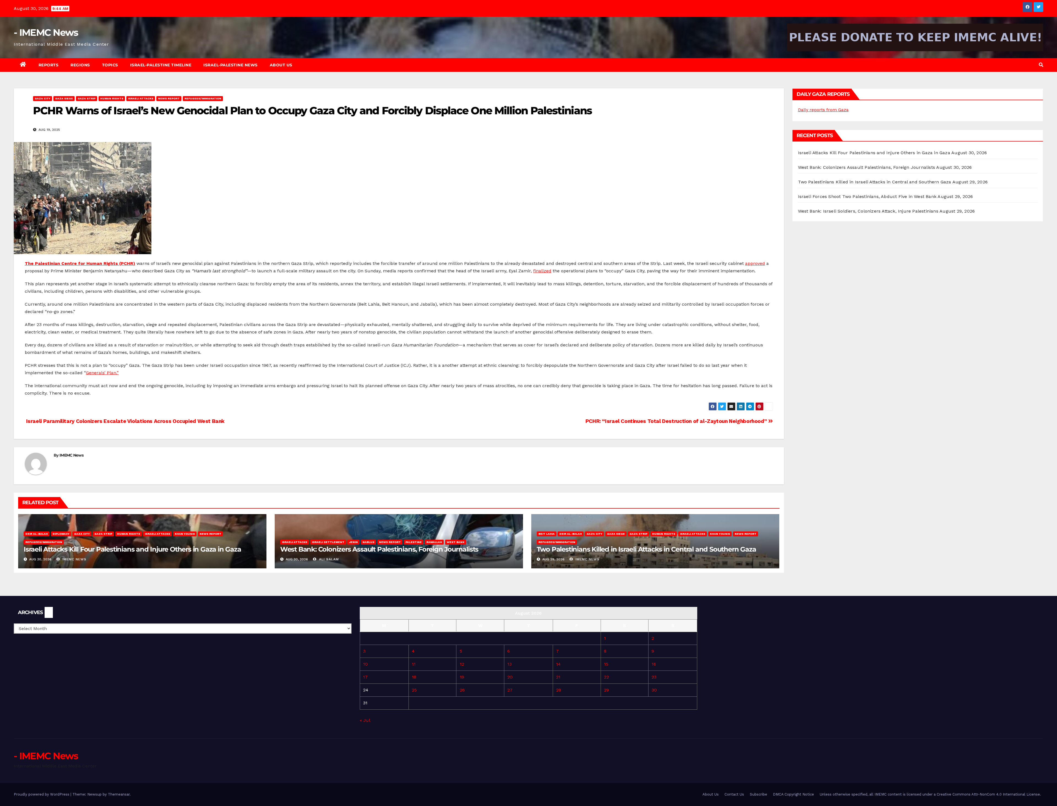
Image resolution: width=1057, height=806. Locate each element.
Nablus (368, 542)
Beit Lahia (546, 533)
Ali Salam (328, 559)
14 (558, 664)
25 (414, 690)
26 (462, 690)
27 (510, 690)
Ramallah (434, 542)
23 (654, 677)
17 (365, 677)
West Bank (455, 542)
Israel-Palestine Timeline (161, 65)
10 (365, 664)
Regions (80, 65)
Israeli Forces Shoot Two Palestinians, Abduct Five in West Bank (867, 196)
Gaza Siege (64, 98)
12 (462, 664)
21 (558, 677)
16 (654, 664)
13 (509, 664)
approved (755, 263)
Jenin (353, 542)
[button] (1041, 64)
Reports (49, 65)
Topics (110, 65)
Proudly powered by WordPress (42, 794)
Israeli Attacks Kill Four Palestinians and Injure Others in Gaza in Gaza (132, 549)
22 (606, 677)
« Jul (365, 720)
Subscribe (758, 794)
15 (606, 664)
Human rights (111, 98)
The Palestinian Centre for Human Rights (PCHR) (80, 263)
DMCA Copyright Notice (793, 794)
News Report (169, 98)
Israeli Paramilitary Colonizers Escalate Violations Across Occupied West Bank (125, 421)
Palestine (413, 542)
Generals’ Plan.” (102, 372)
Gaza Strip (87, 98)
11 (414, 664)
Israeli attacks (140, 98)
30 (654, 690)
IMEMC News (71, 455)
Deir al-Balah (36, 533)
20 (510, 677)
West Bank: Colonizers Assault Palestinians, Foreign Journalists (379, 549)
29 (606, 690)
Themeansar (119, 794)
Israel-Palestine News (230, 65)
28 (558, 690)
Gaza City (42, 98)
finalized (542, 270)
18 (414, 677)
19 (462, 677)
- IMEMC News (46, 32)
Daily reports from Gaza (823, 109)
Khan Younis (185, 533)
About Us (281, 65)
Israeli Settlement (328, 542)
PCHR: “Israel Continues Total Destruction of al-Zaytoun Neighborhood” (676, 421)
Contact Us (734, 794)
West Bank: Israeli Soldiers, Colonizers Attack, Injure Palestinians (868, 211)
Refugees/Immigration (202, 98)
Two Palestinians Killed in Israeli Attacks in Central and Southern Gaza (646, 549)
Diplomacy (61, 533)
